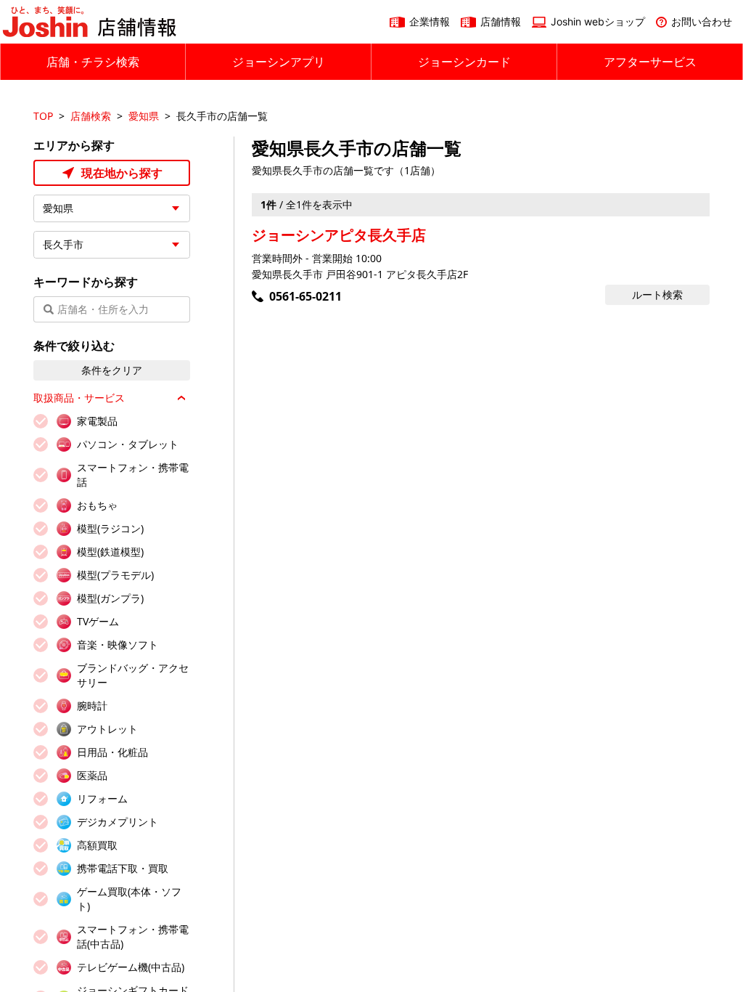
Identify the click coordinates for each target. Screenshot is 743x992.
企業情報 (429, 21)
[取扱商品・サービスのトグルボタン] (181, 398)
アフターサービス (650, 61)
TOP (43, 116)
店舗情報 (500, 21)
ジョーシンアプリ (278, 61)
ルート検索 (657, 294)
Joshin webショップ (598, 21)
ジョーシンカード (464, 61)
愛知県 (143, 116)
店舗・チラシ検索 (92, 61)
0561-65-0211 (305, 296)
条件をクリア (111, 370)
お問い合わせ (701, 21)
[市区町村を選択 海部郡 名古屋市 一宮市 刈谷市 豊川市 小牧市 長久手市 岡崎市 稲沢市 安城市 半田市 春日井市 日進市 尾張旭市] (111, 245)
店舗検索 (90, 116)
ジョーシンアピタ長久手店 (339, 235)
